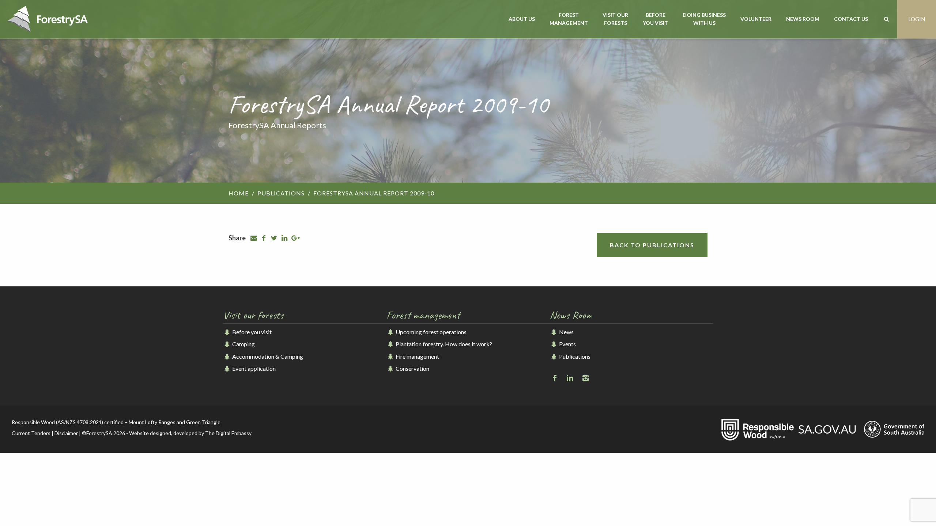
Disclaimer (66, 433)
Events (566, 343)
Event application (253, 368)
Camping (243, 343)
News (565, 331)
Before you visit (655, 19)
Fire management (417, 356)
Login (916, 19)
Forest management (569, 19)
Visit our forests (615, 19)
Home (239, 193)
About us (522, 19)
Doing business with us (704, 19)
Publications (281, 193)
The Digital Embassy (228, 433)
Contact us (851, 19)
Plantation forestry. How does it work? (443, 343)
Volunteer (755, 19)
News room (802, 19)
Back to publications (652, 244)
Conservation (412, 368)
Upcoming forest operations (431, 331)
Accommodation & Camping (267, 356)
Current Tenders (31, 433)
